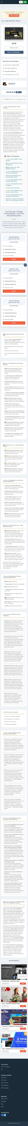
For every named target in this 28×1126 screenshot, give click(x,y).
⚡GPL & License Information (13, 188)
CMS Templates (4, 1085)
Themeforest (11, 6)
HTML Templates (5, 1088)
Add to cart (14, 47)
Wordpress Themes (4, 6)
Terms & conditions (5, 1066)
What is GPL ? (4, 1098)
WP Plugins (4, 1077)
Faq (2, 1069)
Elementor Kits (4, 1082)
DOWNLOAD (5, 983)
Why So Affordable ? (14, 52)
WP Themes (4, 1080)
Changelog (3, 1101)
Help (2, 1104)
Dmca (2, 1106)
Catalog (3, 1090)
